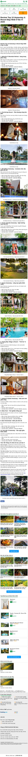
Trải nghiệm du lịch (19, 690)
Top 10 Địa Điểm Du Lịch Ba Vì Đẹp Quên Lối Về (20, 566)
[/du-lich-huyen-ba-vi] (7, 666)
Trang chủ (2, 690)
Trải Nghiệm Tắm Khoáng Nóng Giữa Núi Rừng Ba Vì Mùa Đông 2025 (20, 524)
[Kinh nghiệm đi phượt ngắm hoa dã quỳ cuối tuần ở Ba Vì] (7, 583)
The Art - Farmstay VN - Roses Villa (18, 613)
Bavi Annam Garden (14, 648)
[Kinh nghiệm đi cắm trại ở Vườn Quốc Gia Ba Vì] (21, 572)
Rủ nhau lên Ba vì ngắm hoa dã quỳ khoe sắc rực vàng (20, 588)
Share (2, 501)
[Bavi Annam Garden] (5, 651)
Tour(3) (8, 5)
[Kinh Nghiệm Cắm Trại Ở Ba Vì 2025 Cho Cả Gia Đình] (7, 530)
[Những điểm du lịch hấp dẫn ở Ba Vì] (7, 572)
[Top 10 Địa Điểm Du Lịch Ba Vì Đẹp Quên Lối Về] (21, 560)
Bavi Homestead (14, 631)
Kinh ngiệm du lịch (9, 690)
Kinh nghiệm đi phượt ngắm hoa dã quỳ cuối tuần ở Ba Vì (6, 588)
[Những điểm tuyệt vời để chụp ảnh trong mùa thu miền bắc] (7, 519)
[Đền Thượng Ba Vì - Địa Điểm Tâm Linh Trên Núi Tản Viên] (21, 542)
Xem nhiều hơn (14, 551)
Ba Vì (3, 5)
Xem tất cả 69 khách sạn (14, 657)
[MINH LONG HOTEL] (5, 642)
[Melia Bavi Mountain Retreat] (5, 624)
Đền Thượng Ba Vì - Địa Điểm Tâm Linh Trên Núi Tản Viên (20, 548)
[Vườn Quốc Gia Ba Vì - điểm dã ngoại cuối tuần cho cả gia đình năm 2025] (7, 560)
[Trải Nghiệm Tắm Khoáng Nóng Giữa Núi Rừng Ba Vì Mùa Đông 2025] (21, 519)
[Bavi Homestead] (5, 633)
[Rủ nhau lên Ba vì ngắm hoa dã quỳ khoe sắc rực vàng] (21, 583)
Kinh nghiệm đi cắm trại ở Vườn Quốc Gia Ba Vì (19, 577)
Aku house (12, 599)
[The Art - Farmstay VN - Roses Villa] (5, 616)
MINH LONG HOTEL (14, 639)
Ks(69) (14, 5)
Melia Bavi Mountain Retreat (16, 622)
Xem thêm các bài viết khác (14, 591)
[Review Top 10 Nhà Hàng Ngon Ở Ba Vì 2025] (7, 542)
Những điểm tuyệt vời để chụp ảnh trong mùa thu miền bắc (6, 524)
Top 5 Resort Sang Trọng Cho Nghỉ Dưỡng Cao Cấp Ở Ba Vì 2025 (20, 536)
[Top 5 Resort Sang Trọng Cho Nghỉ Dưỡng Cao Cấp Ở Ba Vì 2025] (21, 530)
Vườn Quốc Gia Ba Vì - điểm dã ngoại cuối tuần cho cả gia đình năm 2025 (6, 566)
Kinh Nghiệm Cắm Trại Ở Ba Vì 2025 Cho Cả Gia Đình (7, 536)
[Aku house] (5, 604)
